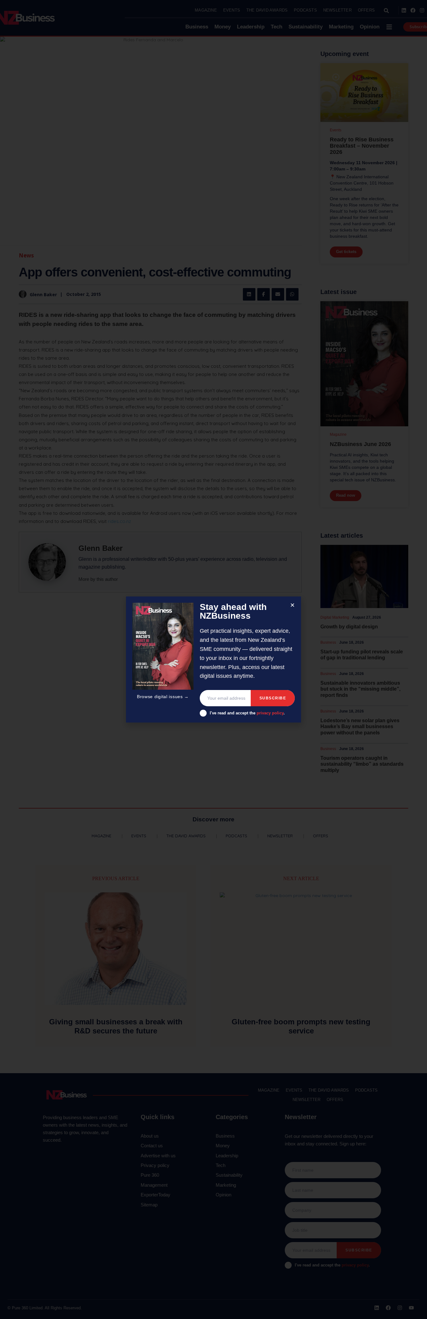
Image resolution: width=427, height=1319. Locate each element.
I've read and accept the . (247, 713)
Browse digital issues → (163, 696)
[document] (213, 659)
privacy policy (270, 713)
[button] (292, 605)
